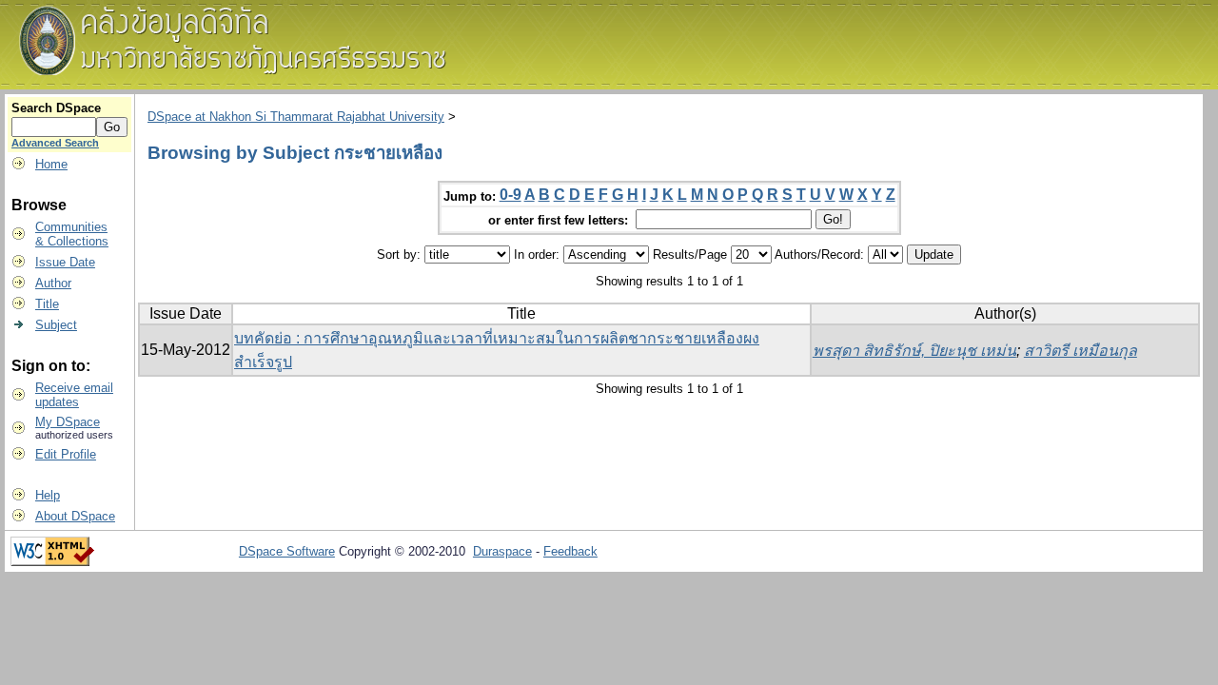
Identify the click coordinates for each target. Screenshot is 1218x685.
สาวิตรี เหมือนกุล (1080, 350)
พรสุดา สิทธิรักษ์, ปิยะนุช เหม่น (914, 350)
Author (53, 283)
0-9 (510, 194)
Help (47, 495)
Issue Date (65, 262)
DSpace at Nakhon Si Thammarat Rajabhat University (295, 116)
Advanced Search (55, 142)
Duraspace (502, 551)
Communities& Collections (71, 234)
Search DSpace (56, 108)
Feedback (570, 551)
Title (47, 304)
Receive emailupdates (74, 395)
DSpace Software (287, 551)
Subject (56, 325)
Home (51, 164)
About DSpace (75, 516)
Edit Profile (65, 454)
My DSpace (67, 422)
